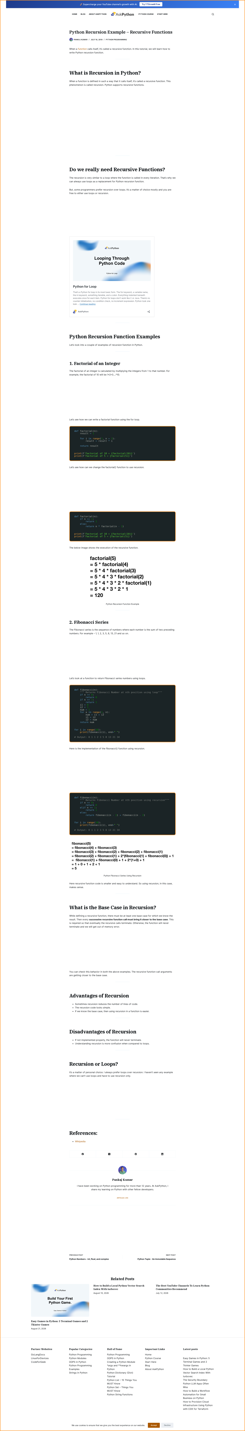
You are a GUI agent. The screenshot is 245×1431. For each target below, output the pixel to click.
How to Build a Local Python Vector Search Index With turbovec (198, 1373)
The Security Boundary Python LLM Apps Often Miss (196, 1383)
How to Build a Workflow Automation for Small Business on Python (196, 1394)
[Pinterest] (136, 1154)
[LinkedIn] (162, 1154)
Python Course (146, 14)
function (82, 48)
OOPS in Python (77, 1361)
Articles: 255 (122, 1198)
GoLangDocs (38, 1354)
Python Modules (77, 1358)
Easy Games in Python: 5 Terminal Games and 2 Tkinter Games (196, 1362)
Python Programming (116, 40)
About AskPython (97, 14)
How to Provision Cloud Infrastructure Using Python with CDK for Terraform (198, 1405)
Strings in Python (78, 1372)
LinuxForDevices (40, 1358)
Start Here (162, 14)
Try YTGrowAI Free (151, 4)
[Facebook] (82, 1154)
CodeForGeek (38, 1361)
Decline (167, 1425)
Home (74, 14)
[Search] (213, 14)
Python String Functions (120, 1394)
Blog (83, 14)
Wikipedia (80, 1141)
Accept (154, 1425)
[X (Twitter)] (109, 1154)
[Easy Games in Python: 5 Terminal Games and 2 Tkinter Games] (60, 1300)
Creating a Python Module (121, 1361)
